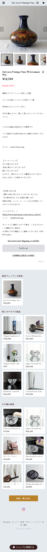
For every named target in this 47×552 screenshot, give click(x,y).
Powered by (21, 529)
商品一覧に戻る (23, 498)
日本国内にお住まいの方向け (23, 255)
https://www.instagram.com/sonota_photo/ (21, 214)
